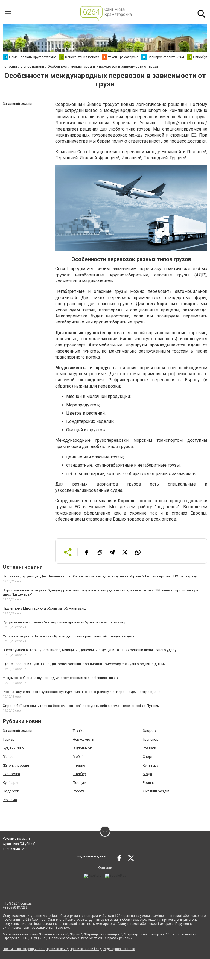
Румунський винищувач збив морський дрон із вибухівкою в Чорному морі (65, 622)
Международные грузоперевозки (92, 440)
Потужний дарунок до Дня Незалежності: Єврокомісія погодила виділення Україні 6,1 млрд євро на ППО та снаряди (100, 576)
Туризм (9, 739)
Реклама (10, 800)
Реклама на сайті (16, 838)
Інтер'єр (79, 774)
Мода (147, 774)
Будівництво (13, 748)
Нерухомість (83, 739)
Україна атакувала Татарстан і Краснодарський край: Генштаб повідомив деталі (70, 636)
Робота (79, 791)
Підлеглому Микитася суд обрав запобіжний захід (44, 608)
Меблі (78, 757)
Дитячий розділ (156, 791)
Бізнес (8, 757)
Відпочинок (82, 748)
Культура (150, 765)
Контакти (105, 868)
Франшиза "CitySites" (19, 844)
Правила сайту (57, 949)
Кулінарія (10, 783)
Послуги (79, 783)
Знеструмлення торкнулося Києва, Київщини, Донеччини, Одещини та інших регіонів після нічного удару (89, 650)
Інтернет (80, 765)
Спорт (148, 757)
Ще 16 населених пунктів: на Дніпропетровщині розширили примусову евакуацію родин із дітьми (84, 664)
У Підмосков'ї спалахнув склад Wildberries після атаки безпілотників (60, 678)
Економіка (11, 774)
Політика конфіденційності (24, 949)
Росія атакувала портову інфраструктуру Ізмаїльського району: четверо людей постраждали (82, 692)
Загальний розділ (17, 731)
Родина (149, 783)
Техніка (78, 731)
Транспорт (151, 739)
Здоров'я (151, 731)
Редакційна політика (119, 949)
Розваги (149, 748)
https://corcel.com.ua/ (186, 122)
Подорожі (11, 791)
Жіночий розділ (16, 765)
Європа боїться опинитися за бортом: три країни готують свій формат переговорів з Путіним (81, 706)
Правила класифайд (86, 949)
